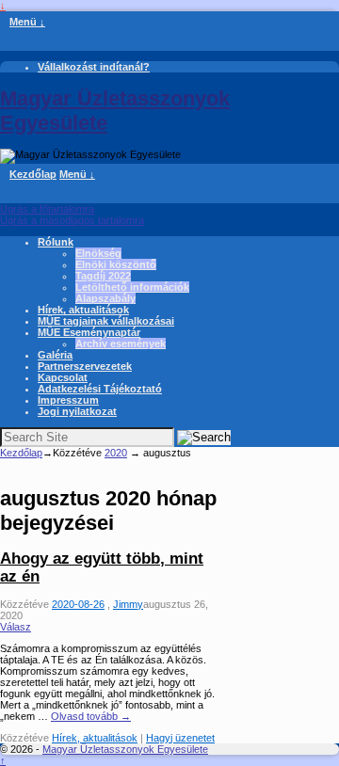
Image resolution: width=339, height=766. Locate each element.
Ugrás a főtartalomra (47, 209)
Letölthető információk (132, 287)
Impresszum (68, 400)
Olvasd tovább (91, 716)
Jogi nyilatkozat (77, 411)
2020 (116, 452)
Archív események (120, 343)
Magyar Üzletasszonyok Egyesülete (125, 749)
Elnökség (98, 253)
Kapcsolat (63, 377)
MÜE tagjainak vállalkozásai (106, 321)
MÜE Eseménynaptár (89, 332)
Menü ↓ (27, 21)
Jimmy (128, 604)
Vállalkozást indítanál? (94, 66)
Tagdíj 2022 (103, 275)
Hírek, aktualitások (83, 309)
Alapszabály (105, 298)
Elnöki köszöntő (115, 264)
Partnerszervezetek (85, 366)
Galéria (55, 354)
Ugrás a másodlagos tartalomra (72, 220)
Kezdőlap (32, 174)
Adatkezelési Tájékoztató (100, 388)
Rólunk (55, 241)
